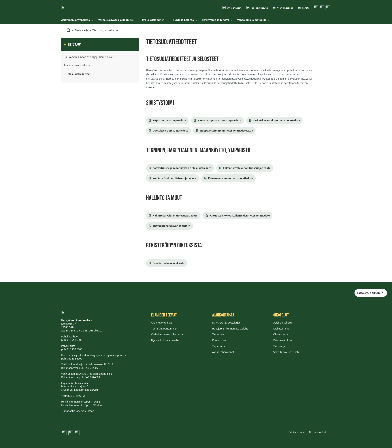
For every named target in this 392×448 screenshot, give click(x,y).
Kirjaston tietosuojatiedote (169, 120)
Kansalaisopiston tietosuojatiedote (219, 120)
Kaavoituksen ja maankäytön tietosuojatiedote (182, 168)
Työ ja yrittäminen (153, 20)
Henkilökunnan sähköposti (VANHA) (81, 405)
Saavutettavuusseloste (77, 65)
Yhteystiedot (234, 7)
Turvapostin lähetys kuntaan (77, 411)
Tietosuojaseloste (318, 432)
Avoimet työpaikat (161, 322)
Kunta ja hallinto (183, 20)
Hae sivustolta (259, 7)
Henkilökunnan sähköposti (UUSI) (80, 401)
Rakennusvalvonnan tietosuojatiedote (246, 168)
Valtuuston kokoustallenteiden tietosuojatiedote (239, 215)
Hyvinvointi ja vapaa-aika (165, 340)
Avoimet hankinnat (223, 352)
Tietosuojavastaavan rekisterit (171, 225)
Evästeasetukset (282, 340)
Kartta (305, 7)
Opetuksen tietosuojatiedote (170, 130)
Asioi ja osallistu (282, 322)
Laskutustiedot (281, 328)
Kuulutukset (219, 340)
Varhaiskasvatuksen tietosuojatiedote (276, 120)
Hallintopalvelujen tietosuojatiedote (175, 215)
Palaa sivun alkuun (369, 293)
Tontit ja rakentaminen (164, 328)
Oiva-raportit (280, 334)
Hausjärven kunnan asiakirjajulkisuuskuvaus (89, 57)
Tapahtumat (219, 346)
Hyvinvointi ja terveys (216, 20)
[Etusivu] (68, 30)
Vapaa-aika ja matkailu (251, 20)
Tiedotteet (218, 334)
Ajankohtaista (285, 7)
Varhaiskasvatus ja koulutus (116, 20)
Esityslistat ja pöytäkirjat (226, 322)
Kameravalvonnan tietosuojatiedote (230, 178)
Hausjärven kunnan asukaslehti (230, 328)
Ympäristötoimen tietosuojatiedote (174, 178)
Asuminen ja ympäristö (75, 20)
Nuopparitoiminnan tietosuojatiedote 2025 (226, 130)
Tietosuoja (81, 30)
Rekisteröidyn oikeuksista (169, 263)
